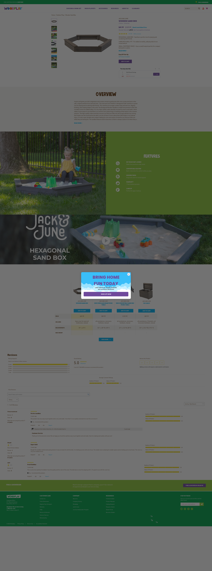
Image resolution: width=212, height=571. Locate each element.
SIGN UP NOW (106, 294)
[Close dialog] (128, 274)
